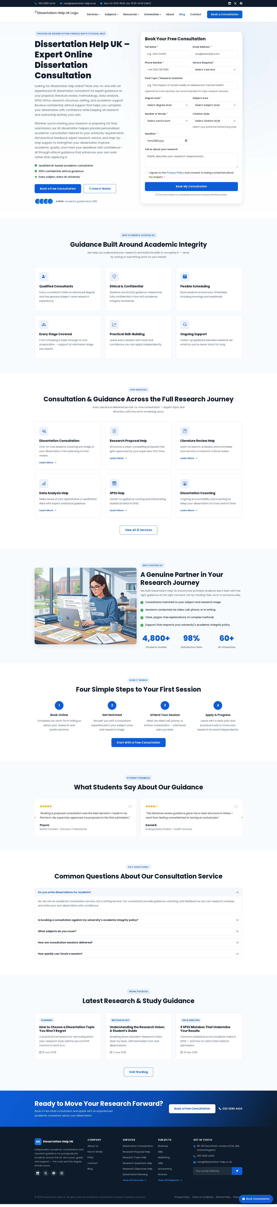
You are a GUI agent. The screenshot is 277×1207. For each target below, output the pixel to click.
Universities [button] (151, 14)
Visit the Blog (138, 1076)
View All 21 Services (138, 530)
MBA (160, 1156)
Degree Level (153, 98)
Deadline (151, 133)
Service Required (203, 62)
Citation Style (201, 113)
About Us (93, 1150)
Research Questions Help (137, 1167)
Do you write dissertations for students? (64, 896)
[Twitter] (235, 3)
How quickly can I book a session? (60, 958)
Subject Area (200, 98)
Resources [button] (130, 14)
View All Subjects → (170, 1184)
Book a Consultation (224, 14)
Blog (182, 14)
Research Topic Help (135, 1161)
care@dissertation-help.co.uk (79, 3)
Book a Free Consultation (58, 189)
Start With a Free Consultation (138, 742)
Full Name (151, 46)
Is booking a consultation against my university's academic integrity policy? (88, 924)
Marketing (164, 1161)
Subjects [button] (110, 14)
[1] (237, 1175)
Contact (195, 14)
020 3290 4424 (46, 3)
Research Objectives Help (137, 1173)
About (170, 14)
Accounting (165, 1173)
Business (163, 1150)
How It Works (101, 189)
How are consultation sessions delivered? (65, 947)
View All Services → (134, 1184)
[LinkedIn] (229, 3)
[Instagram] (62, 1178)
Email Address (202, 46)
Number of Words (156, 113)
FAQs (90, 1161)
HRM (160, 1167)
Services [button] (92, 14)
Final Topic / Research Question (164, 78)
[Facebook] (241, 3)
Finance (162, 1179)
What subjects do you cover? (57, 935)
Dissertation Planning (135, 1179)
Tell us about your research (161, 149)
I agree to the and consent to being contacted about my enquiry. (191, 175)
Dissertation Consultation (138, 1150)
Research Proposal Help (136, 1156)
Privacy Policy (175, 173)
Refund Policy (223, 1201)
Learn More (46, 462)
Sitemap (237, 1201)
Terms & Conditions (203, 1201)
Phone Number (154, 62)
